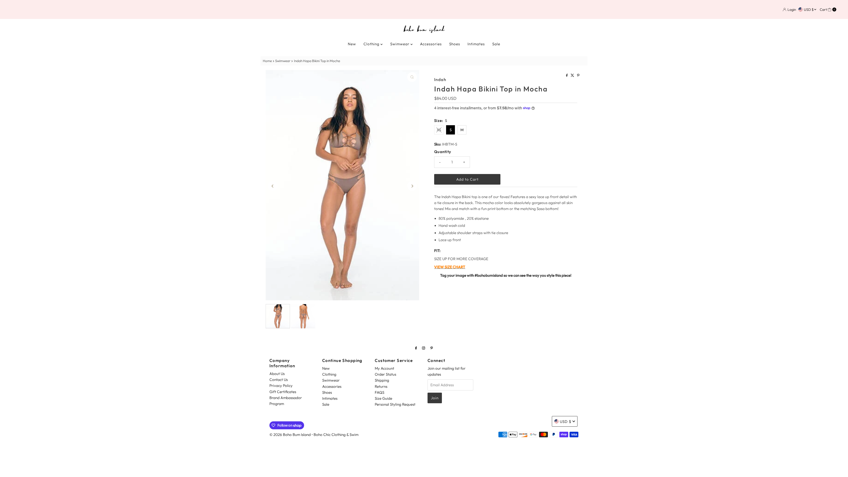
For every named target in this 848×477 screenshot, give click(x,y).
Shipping (382, 380)
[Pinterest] (431, 348)
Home (267, 61)
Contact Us (278, 379)
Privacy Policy (281, 385)
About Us (277, 373)
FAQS (379, 392)
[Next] (412, 186)
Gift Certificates (282, 391)
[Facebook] (416, 348)
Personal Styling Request (395, 404)
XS (439, 129)
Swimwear (400, 44)
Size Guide (383, 398)
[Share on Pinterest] (578, 75)
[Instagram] (423, 348)
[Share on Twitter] (573, 75)
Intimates (476, 44)
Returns (381, 386)
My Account (384, 368)
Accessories (431, 44)
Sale (496, 44)
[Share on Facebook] (567, 75)
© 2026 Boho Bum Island (290, 434)
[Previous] (273, 186)
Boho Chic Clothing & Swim (336, 434)
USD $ (809, 9)
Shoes (454, 44)
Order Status (385, 374)
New (352, 44)
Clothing (371, 44)
